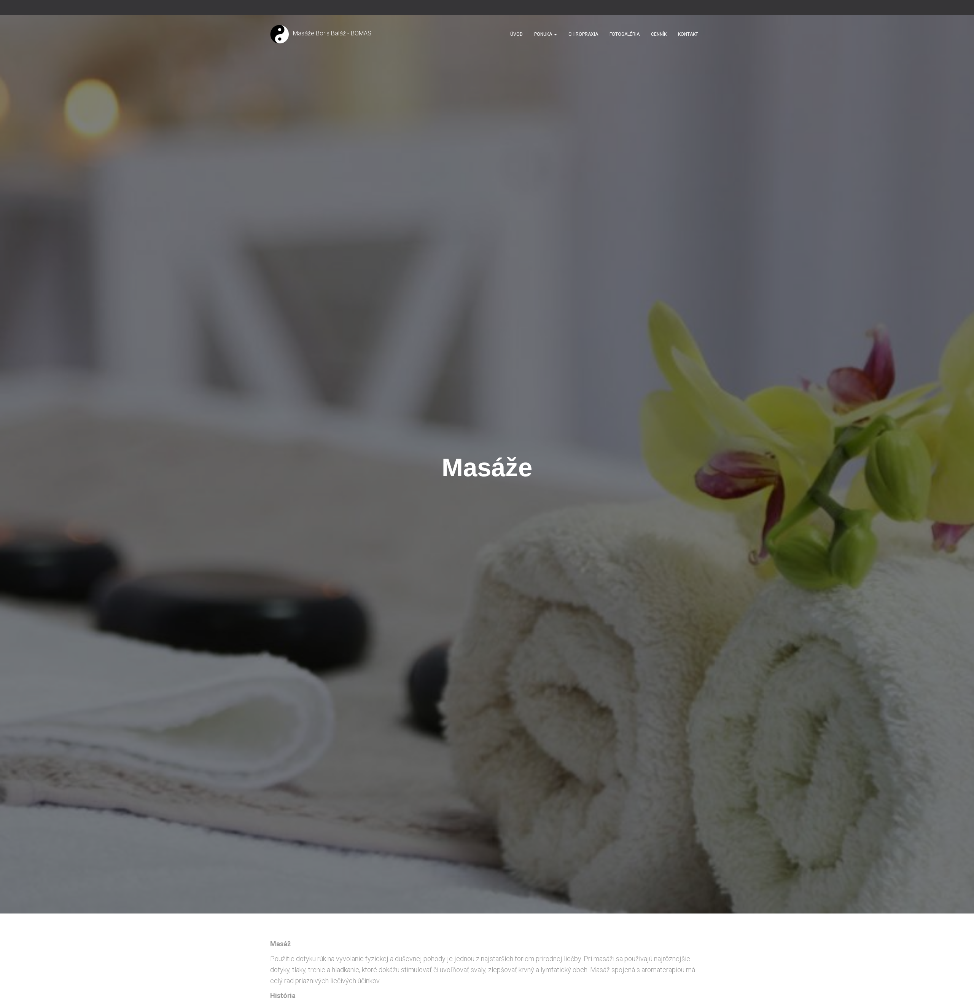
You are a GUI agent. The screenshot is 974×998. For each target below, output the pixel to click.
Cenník (659, 34)
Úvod (516, 34)
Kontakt (688, 34)
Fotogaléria (625, 34)
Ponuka (543, 34)
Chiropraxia (583, 34)
